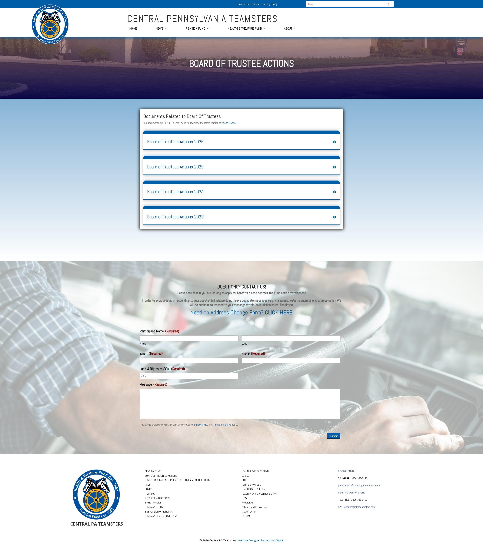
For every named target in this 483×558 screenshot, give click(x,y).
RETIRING (150, 493)
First (143, 344)
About (288, 28)
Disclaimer (243, 4)
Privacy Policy (270, 4)
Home (133, 28)
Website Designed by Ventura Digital (260, 540)
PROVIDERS (248, 502)
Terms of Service (222, 424)
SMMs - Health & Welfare (254, 507)
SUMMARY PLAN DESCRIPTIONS (161, 516)
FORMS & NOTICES (251, 484)
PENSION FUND (153, 471)
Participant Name (159, 331)
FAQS (148, 484)
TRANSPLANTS (249, 511)
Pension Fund (195, 28)
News (256, 4)
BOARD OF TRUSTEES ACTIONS (161, 475)
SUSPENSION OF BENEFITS (159, 511)
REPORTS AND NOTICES (157, 498)
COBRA (245, 475)
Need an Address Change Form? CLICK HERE (241, 312)
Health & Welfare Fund (245, 28)
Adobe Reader (229, 123)
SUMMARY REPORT (155, 507)
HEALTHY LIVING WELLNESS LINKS (259, 493)
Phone (253, 353)
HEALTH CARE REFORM (253, 489)
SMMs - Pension (153, 502)
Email (151, 353)
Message (153, 384)
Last (244, 344)
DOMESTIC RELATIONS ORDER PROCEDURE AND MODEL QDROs (177, 480)
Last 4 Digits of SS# (162, 368)
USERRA (246, 516)
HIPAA (245, 498)
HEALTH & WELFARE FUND (255, 471)
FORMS (148, 489)
